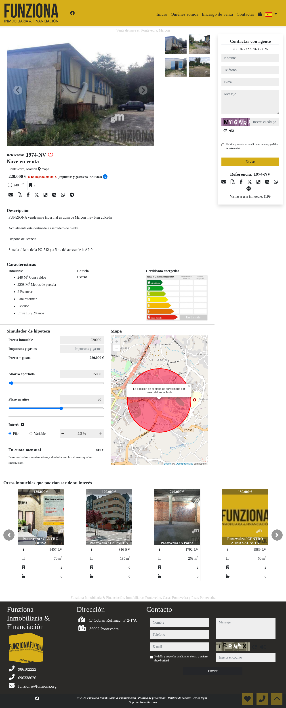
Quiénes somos (184, 14)
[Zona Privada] (260, 14)
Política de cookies (180, 697)
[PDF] (20, 194)
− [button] (116, 348)
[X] (37, 194)
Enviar (250, 162)
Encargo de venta (217, 14)
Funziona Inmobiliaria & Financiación (112, 697)
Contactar (245, 14)
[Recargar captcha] (225, 130)
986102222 (241, 49)
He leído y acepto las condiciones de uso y (252, 146)
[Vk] (54, 194)
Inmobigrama (148, 702)
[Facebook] (72, 13)
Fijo (16, 433)
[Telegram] (72, 194)
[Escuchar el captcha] (231, 130)
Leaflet (167, 463)
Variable (40, 433)
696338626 (260, 49)
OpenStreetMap (184, 463)
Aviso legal (200, 697)
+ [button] (116, 341)
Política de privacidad (152, 697)
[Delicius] (46, 194)
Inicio (161, 14)
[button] (9, 535)
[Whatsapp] (63, 194)
